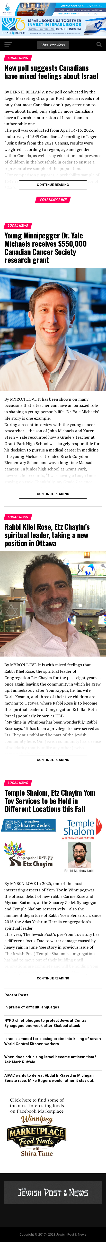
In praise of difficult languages (31, 1007)
